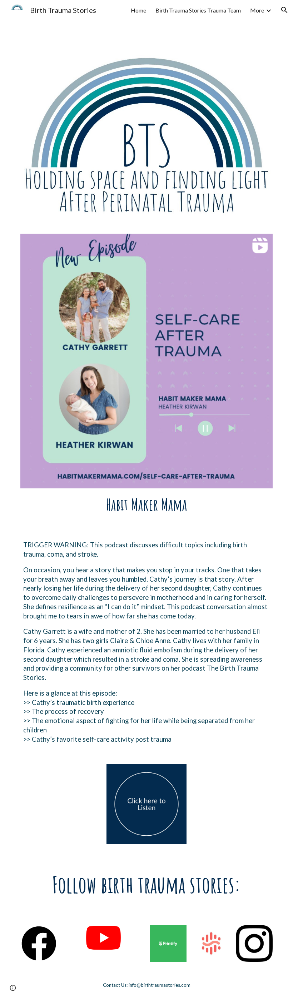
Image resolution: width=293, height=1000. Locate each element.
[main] (146, 504)
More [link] (257, 10)
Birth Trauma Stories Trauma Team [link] (198, 10)
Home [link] (138, 10)
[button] (284, 10)
